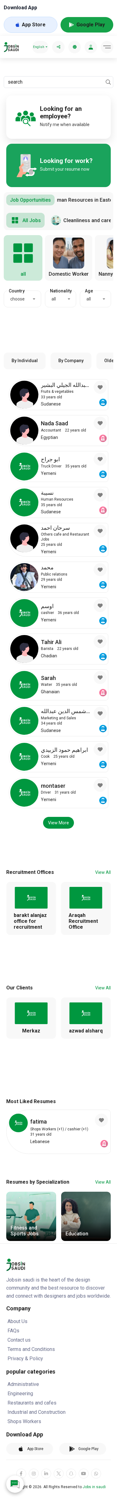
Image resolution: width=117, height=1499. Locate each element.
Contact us (19, 1340)
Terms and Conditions (31, 1349)
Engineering (20, 1393)
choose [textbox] (17, 298)
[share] (58, 47)
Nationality (61, 290)
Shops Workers (24, 1421)
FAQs (13, 1331)
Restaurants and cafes (31, 1403)
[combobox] (22, 299)
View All (103, 872)
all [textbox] (53, 298)
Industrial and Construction (36, 1412)
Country (17, 290)
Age (89, 290)
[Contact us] (15, 1484)
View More (58, 822)
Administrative (23, 1384)
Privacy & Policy (25, 1358)
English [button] (38, 47)
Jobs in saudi (94, 1487)
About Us (17, 1321)
